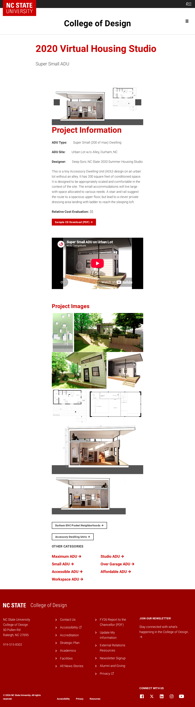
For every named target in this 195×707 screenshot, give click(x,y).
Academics (68, 650)
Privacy (79, 698)
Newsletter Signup (112, 658)
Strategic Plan (69, 643)
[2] (97, 122)
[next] (138, 102)
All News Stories (71, 666)
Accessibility (63, 698)
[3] (101, 122)
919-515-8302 (12, 644)
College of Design (97, 23)
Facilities (66, 658)
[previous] (57, 102)
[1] (93, 122)
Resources (95, 698)
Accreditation (69, 635)
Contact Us (68, 619)
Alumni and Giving (112, 666)
